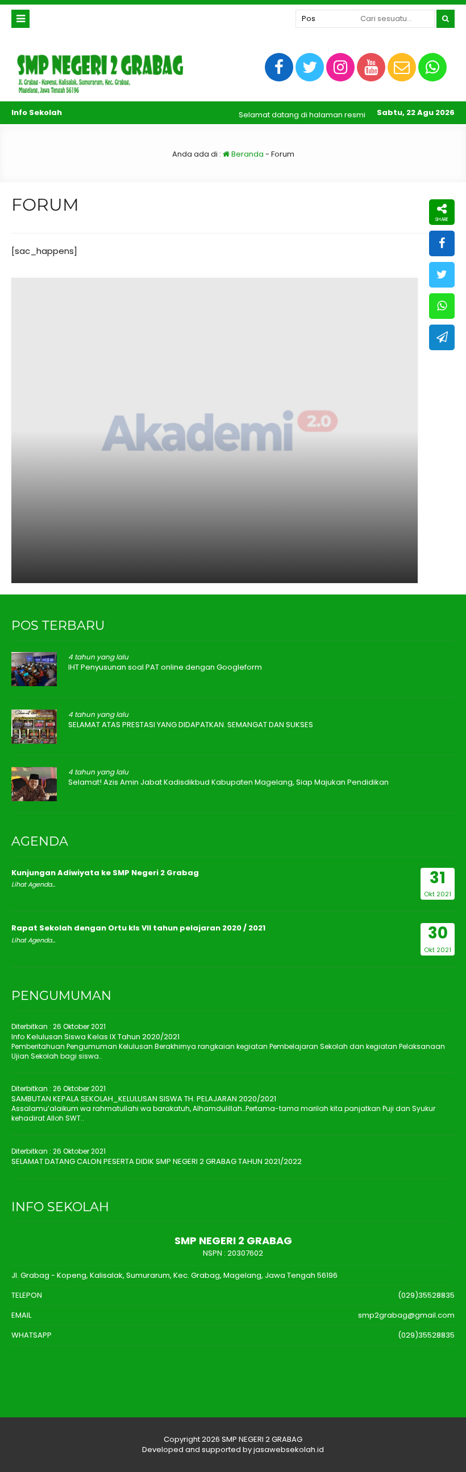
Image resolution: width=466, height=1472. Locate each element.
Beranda (247, 154)
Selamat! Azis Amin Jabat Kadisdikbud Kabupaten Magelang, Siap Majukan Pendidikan (228, 782)
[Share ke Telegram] (442, 337)
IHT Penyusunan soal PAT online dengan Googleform (165, 667)
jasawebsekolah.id (288, 1449)
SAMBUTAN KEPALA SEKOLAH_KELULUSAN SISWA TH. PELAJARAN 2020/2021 (143, 1098)
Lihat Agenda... (33, 884)
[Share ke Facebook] (442, 243)
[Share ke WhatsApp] (442, 306)
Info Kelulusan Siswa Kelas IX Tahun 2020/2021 (95, 1036)
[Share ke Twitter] (442, 275)
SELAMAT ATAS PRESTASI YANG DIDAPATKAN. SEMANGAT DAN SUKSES (190, 724)
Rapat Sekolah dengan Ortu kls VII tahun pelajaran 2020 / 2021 (138, 927)
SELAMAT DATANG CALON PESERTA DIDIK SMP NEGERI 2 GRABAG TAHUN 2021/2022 (156, 1161)
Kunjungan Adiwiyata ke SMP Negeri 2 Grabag (105, 872)
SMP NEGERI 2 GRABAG (262, 1439)
